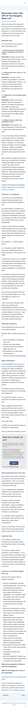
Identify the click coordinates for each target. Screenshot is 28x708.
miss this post (19, 531)
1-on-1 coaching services (17, 690)
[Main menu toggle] (25, 3)
